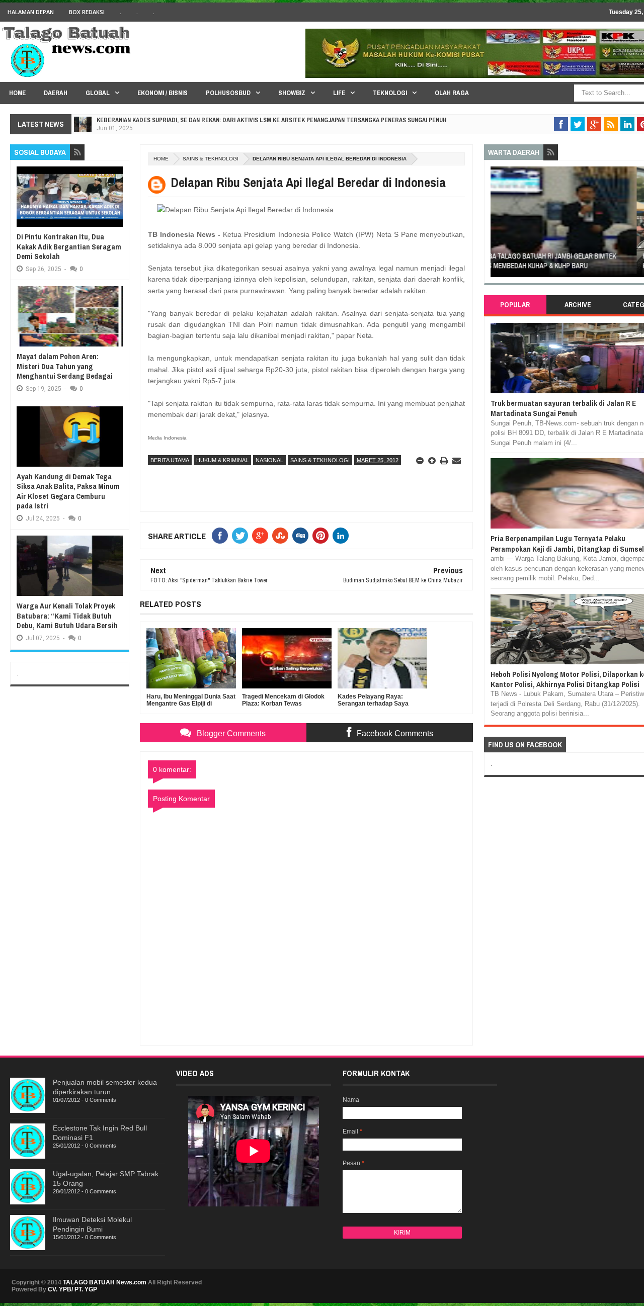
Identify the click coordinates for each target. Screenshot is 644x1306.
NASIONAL (269, 460)
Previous (496, 225)
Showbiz (291, 93)
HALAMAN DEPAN (31, 12)
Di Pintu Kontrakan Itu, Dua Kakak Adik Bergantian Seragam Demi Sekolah (69, 246)
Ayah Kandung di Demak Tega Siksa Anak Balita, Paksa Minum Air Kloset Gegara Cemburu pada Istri (68, 491)
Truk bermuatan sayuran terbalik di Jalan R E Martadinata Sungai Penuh (563, 408)
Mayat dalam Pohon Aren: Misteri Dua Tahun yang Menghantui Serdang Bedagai (65, 366)
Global (98, 93)
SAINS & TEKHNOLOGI (210, 158)
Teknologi (390, 93)
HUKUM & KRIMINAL (222, 460)
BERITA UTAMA (169, 460)
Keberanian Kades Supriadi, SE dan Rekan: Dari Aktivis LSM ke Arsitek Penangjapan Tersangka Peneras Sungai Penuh (271, 120)
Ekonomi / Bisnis (162, 93)
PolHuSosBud (228, 93)
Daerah (55, 93)
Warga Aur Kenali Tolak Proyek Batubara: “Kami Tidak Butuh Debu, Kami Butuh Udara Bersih (67, 615)
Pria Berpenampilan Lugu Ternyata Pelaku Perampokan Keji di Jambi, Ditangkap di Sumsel (567, 543)
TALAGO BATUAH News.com (104, 1282)
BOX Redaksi (87, 12)
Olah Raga (452, 93)
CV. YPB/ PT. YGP (72, 1289)
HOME (17, 93)
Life (339, 93)
